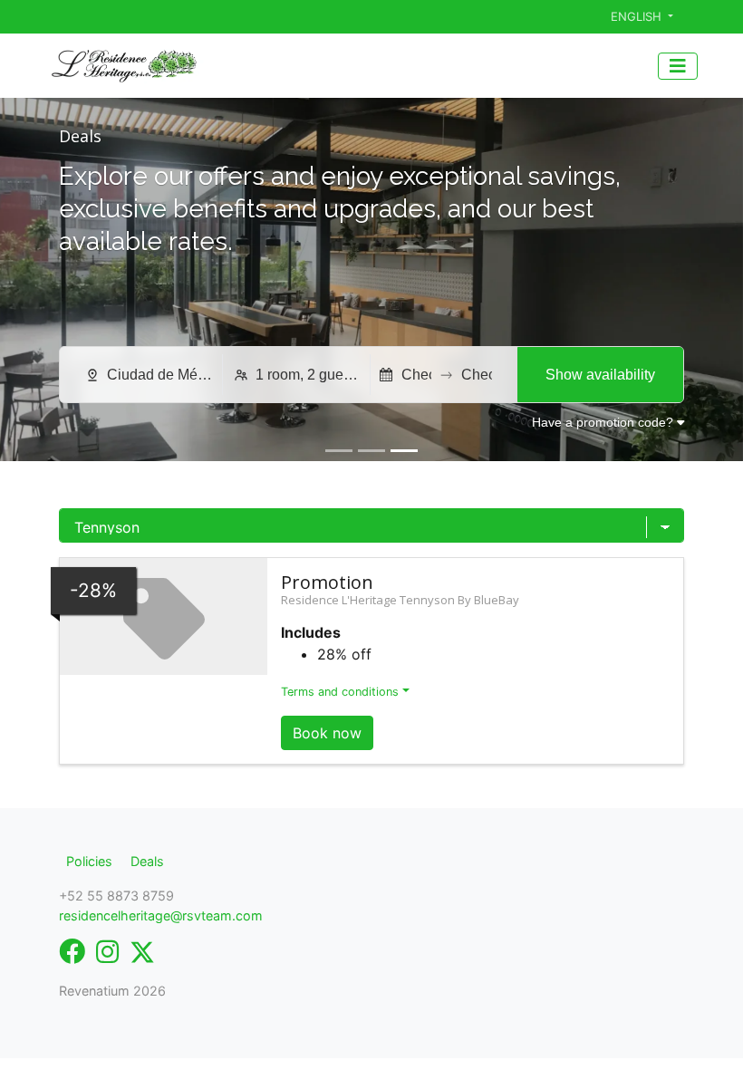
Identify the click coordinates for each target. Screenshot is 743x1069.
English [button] (638, 16)
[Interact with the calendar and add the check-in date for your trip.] (386, 374)
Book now (327, 733)
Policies (89, 861)
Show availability (600, 374)
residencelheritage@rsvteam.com (161, 915)
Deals (147, 861)
